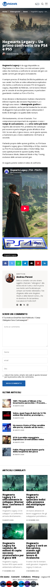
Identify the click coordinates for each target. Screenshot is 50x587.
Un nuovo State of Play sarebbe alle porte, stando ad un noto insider (29, 427)
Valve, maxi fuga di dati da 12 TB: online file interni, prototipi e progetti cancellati (29, 415)
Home (4, 12)
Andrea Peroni (12, 54)
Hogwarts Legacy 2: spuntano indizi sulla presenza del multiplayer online (35, 500)
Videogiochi (15, 12)
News (25, 12)
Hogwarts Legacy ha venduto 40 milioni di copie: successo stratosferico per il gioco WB (13, 550)
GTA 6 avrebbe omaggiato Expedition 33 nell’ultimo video (28, 438)
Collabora (26, 577)
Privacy (35, 577)
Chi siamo (4, 577)
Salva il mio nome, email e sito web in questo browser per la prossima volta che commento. (26, 376)
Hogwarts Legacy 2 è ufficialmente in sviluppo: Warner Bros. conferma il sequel (13, 500)
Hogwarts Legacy (10, 255)
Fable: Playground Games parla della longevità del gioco (28, 450)
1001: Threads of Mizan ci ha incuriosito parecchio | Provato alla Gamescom (29, 403)
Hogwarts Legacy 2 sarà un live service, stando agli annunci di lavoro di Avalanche (36, 550)
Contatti (15, 577)
